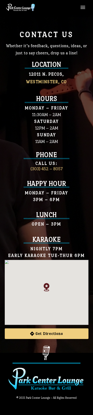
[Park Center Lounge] (22, 7)
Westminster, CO (46, 81)
